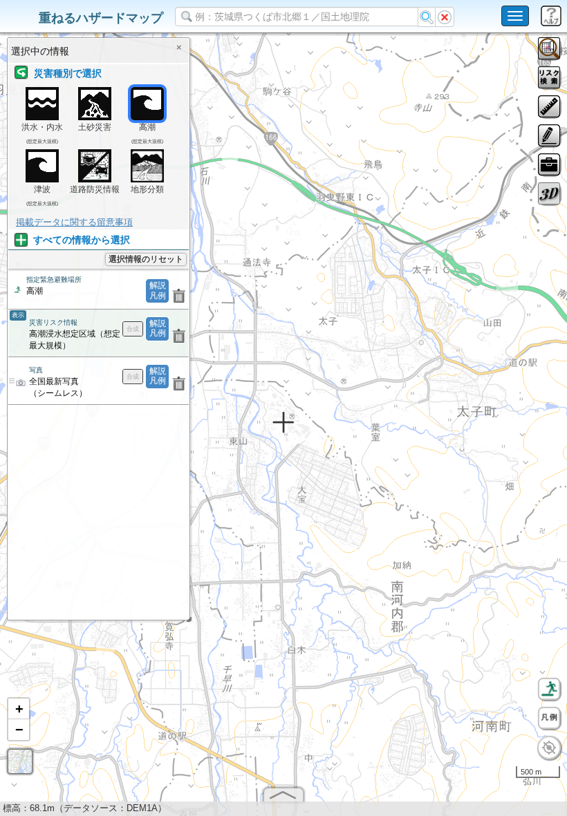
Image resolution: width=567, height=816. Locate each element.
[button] (18, 709)
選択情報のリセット (146, 259)
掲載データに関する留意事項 (74, 222)
